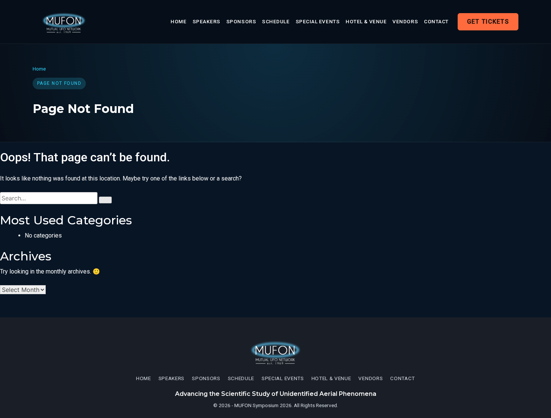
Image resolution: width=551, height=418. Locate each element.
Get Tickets (488, 21)
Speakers (206, 21)
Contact (436, 21)
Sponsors (241, 21)
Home (178, 21)
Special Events (318, 21)
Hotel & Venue (366, 21)
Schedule (275, 21)
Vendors (405, 21)
